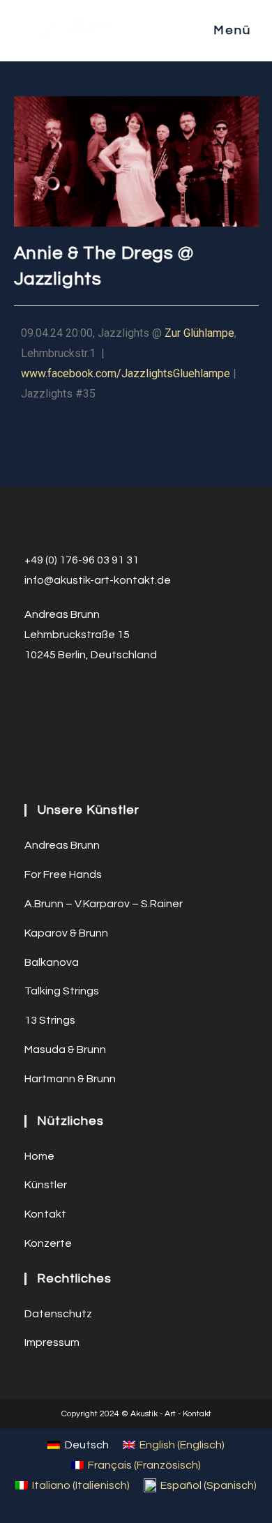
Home (39, 1156)
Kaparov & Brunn (66, 933)
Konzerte (48, 1243)
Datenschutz (58, 1313)
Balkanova (51, 962)
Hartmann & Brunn (70, 1078)
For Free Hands (63, 874)
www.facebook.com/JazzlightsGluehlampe (125, 373)
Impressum (52, 1342)
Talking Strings (61, 991)
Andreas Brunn (62, 845)
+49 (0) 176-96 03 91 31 (81, 560)
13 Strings (49, 1020)
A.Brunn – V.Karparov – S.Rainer (103, 903)
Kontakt (45, 1214)
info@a (42, 580)
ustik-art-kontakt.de (118, 580)
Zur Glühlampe (199, 333)
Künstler (45, 1184)
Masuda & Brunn (65, 1049)
